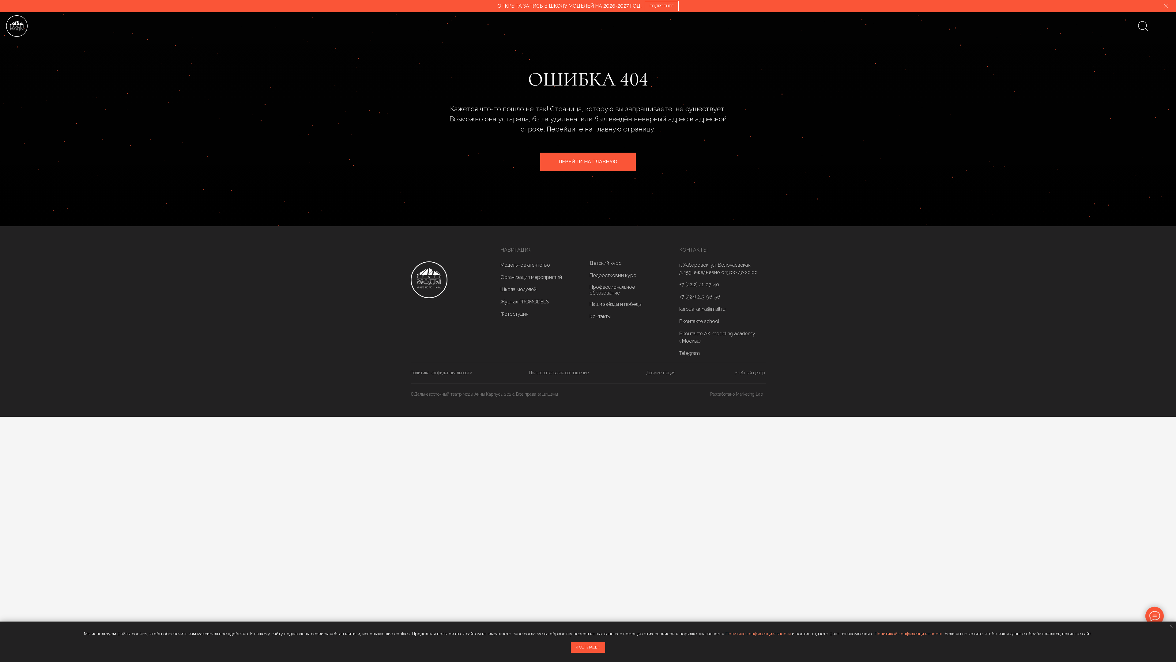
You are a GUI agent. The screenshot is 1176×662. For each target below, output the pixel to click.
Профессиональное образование (612, 290)
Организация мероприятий (531, 277)
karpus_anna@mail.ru (702, 309)
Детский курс (605, 263)
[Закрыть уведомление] (1171, 626)
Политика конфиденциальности (441, 372)
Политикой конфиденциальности (909, 633)
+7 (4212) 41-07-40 (699, 284)
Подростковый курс (613, 275)
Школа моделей (518, 289)
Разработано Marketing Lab (736, 394)
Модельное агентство (525, 265)
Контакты (600, 316)
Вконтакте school (699, 321)
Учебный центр (750, 372)
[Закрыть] (1166, 6)
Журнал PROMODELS (524, 302)
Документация (660, 372)
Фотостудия (514, 314)
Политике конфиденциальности (758, 633)
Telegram (689, 353)
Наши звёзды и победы (616, 304)
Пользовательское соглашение (559, 372)
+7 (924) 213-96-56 (699, 297)
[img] (429, 279)
